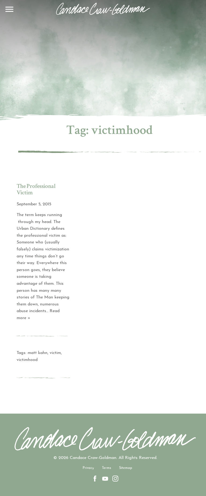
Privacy (88, 468)
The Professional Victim (36, 190)
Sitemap (125, 468)
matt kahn (37, 353)
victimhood (27, 360)
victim (55, 353)
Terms (106, 468)
